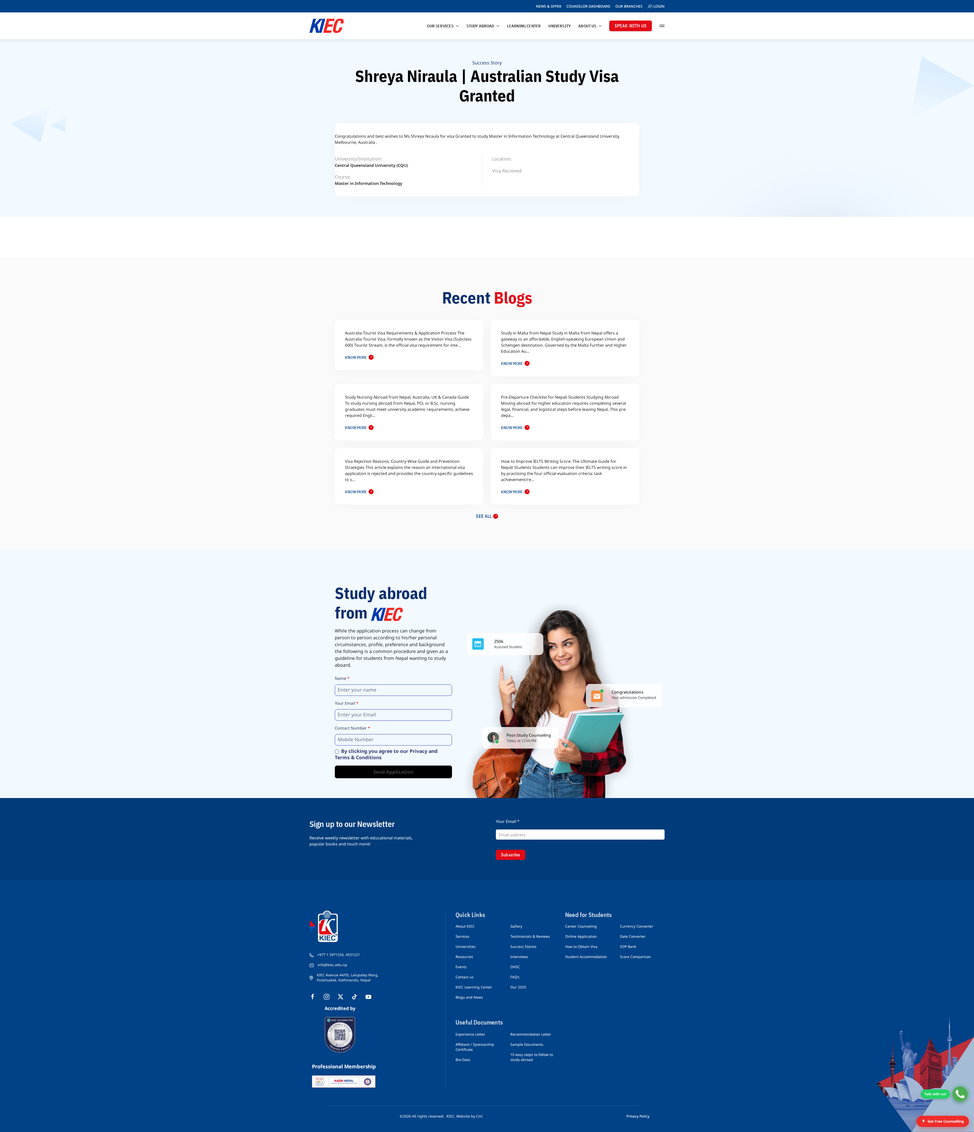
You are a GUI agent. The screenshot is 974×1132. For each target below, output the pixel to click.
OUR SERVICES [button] (440, 25)
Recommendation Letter (530, 1034)
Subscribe (510, 855)
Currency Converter (636, 926)
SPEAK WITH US (631, 26)
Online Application (581, 936)
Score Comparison (635, 956)
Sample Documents (526, 1044)
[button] (662, 25)
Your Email (346, 703)
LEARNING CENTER (524, 25)
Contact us (465, 977)
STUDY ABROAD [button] (480, 25)
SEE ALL (484, 516)
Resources (464, 956)
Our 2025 (518, 987)
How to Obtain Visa (581, 946)
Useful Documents (479, 1022)
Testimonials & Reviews (530, 936)
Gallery (516, 926)
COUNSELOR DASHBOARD (588, 6)
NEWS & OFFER (548, 6)
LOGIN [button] (659, 6)
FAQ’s (514, 977)
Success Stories (523, 946)
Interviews (519, 956)
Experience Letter (470, 1034)
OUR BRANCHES (628, 6)
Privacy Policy (638, 1116)
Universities (466, 946)
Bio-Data (463, 1059)
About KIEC (465, 926)
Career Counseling (581, 926)
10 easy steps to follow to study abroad (531, 1057)
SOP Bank (628, 946)
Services (462, 936)
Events (461, 966)
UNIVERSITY (559, 25)
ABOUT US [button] (587, 25)
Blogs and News (469, 997)
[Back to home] (326, 25)
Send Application (393, 772)
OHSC (515, 966)
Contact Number (352, 728)
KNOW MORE (356, 357)
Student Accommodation (586, 956)
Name (342, 678)
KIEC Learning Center (474, 987)
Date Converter (633, 936)
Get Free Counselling (946, 1121)
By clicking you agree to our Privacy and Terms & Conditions (386, 754)
